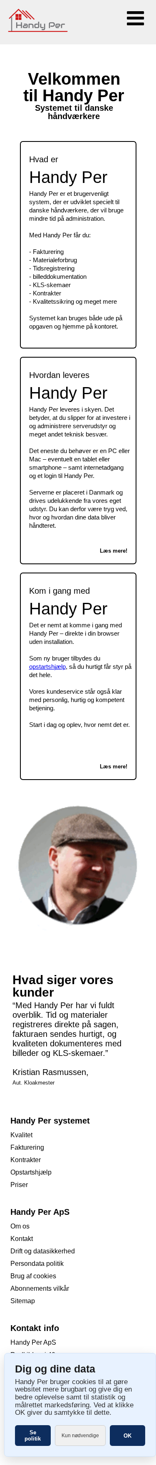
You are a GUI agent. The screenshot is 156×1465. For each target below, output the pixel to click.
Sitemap (22, 1300)
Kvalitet (21, 1134)
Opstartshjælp (31, 1172)
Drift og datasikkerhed (42, 1251)
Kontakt (21, 1238)
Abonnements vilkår (39, 1288)
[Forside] (41, 40)
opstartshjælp (47, 666)
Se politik (33, 1435)
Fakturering (27, 1147)
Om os (20, 1226)
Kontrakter (25, 1159)
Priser (19, 1184)
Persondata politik (37, 1263)
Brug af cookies (33, 1276)
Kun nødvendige (80, 1435)
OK (127, 1436)
